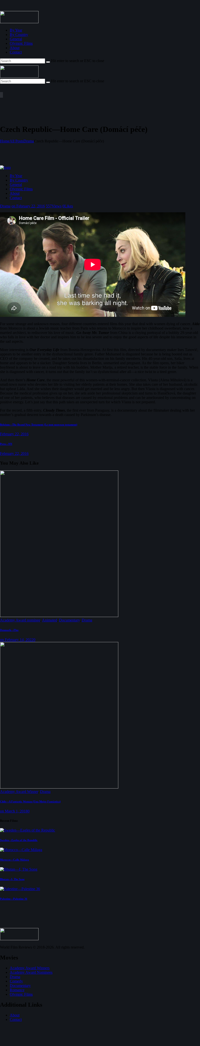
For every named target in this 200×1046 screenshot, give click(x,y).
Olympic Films (21, 994)
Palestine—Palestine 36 (13, 898)
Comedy (16, 981)
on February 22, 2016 (28, 206)
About (15, 1015)
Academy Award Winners (30, 968)
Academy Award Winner (19, 792)
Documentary (69, 620)
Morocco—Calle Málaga (14, 859)
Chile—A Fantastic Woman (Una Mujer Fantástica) (30, 801)
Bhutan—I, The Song (12, 879)
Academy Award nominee (20, 620)
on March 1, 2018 (14, 811)
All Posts (16, 141)
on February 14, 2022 (16, 640)
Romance (17, 990)
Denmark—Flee (9, 630)
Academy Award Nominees (31, 972)
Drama (28, 141)
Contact (16, 1019)
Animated (49, 620)
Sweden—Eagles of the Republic (19, 840)
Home (5, 141)
